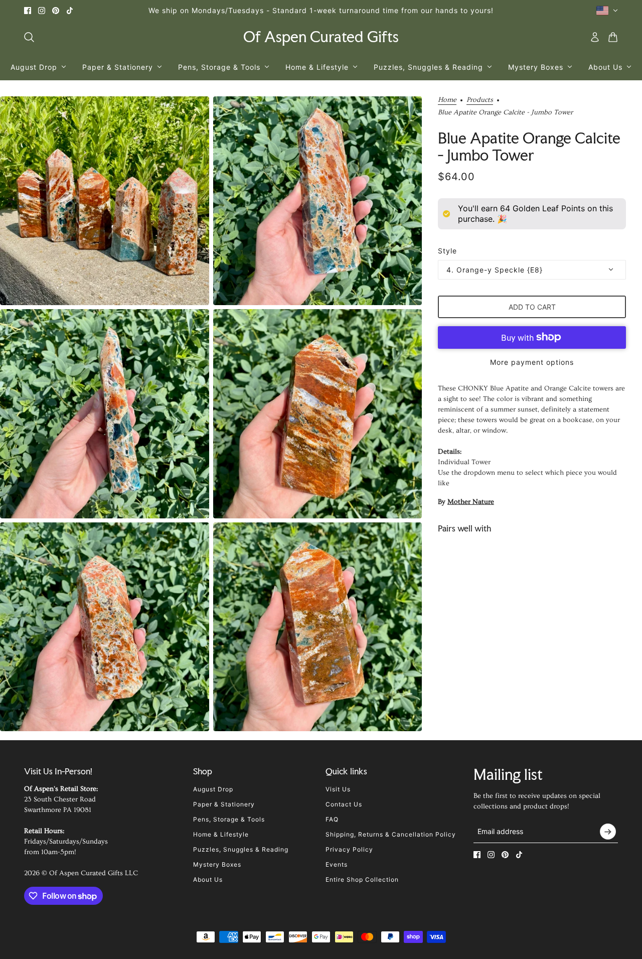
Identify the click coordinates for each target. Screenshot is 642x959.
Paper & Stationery (224, 804)
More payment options (532, 362)
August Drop (213, 789)
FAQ (332, 819)
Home (447, 100)
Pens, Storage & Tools (229, 819)
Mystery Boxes (217, 864)
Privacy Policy (349, 849)
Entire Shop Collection (362, 879)
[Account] (595, 37)
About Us (208, 879)
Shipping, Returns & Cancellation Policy (391, 834)
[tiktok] (69, 10)
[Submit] (608, 832)
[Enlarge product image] (104, 201)
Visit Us (338, 789)
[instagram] (41, 10)
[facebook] (27, 10)
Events (337, 864)
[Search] (29, 37)
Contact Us (344, 804)
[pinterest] (55, 10)
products (479, 100)
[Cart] (613, 37)
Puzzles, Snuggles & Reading (240, 849)
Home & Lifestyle (221, 834)
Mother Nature (470, 502)
